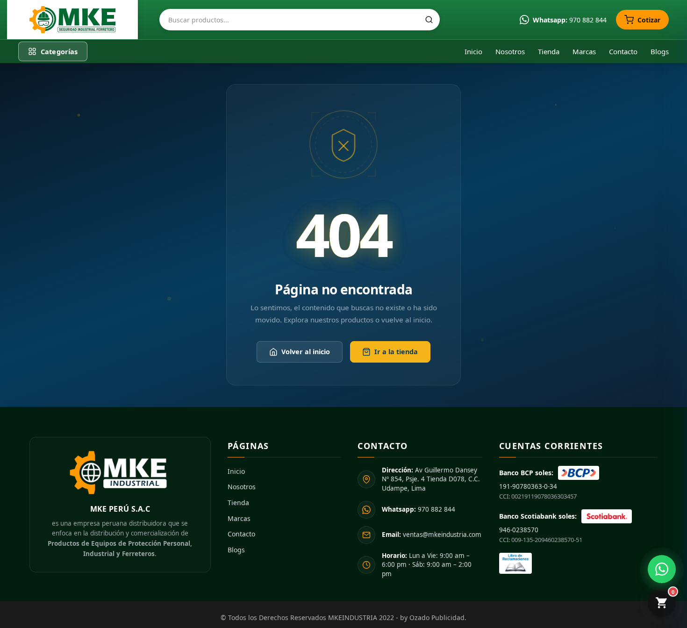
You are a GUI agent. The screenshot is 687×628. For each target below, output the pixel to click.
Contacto (623, 51)
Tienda (548, 51)
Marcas (584, 51)
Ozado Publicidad (437, 617)
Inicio (473, 51)
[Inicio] (72, 20)
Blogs (660, 51)
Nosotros (510, 51)
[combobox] (299, 19)
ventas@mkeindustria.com (431, 534)
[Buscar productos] (429, 19)
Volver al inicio (305, 352)
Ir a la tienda (396, 352)
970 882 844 (418, 509)
